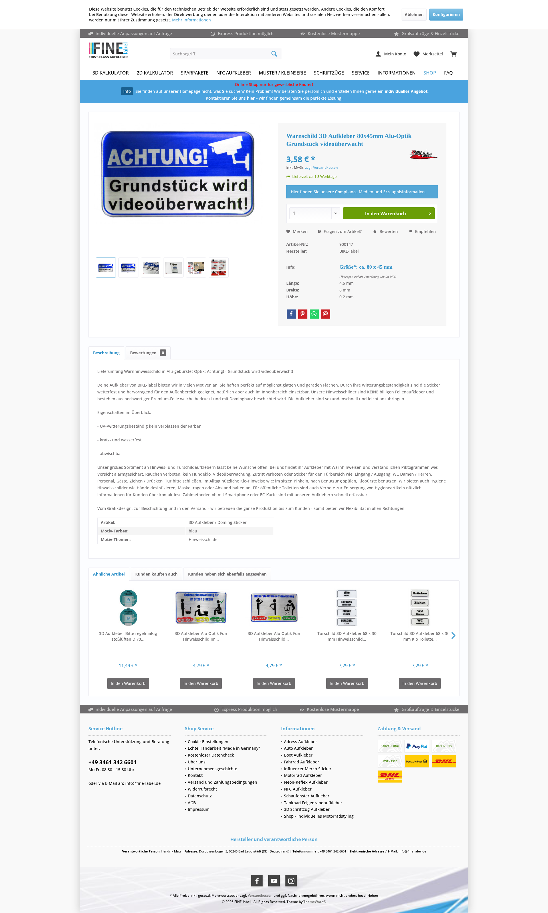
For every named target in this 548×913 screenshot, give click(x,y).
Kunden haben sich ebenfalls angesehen (227, 574)
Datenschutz (200, 796)
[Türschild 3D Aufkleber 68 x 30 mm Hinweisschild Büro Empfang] (347, 608)
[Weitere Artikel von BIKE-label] (423, 155)
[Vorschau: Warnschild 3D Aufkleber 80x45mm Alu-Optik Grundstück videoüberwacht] (106, 267)
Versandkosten (260, 895)
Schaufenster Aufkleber (306, 796)
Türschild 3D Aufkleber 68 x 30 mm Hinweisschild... (346, 636)
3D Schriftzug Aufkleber (307, 809)
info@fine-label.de (143, 783)
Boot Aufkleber (298, 755)
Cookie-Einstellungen (208, 741)
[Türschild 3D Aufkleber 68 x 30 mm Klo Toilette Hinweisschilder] (420, 608)
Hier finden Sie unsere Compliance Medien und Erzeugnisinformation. (358, 191)
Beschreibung (106, 352)
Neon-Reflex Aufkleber (306, 782)
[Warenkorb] (454, 53)
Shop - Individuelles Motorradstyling (319, 816)
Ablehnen (414, 14)
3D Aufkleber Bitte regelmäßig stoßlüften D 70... (128, 636)
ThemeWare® (314, 901)
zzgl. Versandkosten (321, 167)
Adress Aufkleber (300, 741)
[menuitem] (454, 53)
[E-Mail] (325, 314)
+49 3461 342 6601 (112, 762)
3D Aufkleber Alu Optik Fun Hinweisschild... (274, 636)
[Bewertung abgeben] (347, 151)
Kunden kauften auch (156, 574)
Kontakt (195, 775)
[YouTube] (274, 880)
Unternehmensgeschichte (212, 768)
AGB (192, 802)
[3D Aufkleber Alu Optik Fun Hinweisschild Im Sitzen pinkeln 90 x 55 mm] (201, 608)
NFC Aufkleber (298, 789)
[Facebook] (291, 314)
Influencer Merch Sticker (307, 768)
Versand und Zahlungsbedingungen (222, 782)
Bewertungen (147, 352)
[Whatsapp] (314, 314)
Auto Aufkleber (298, 748)
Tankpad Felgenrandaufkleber (313, 802)
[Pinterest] (302, 314)
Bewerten (388, 231)
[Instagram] (291, 880)
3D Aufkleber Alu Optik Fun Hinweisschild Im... (201, 636)
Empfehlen (425, 231)
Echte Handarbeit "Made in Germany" (224, 748)
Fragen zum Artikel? (342, 231)
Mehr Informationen (191, 20)
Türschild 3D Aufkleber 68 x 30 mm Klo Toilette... (420, 636)
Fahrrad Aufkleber (301, 762)
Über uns (197, 762)
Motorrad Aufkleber (303, 775)
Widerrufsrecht (202, 789)
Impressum (198, 809)
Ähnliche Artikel (109, 574)
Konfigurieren (446, 14)
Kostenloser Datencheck (211, 755)
